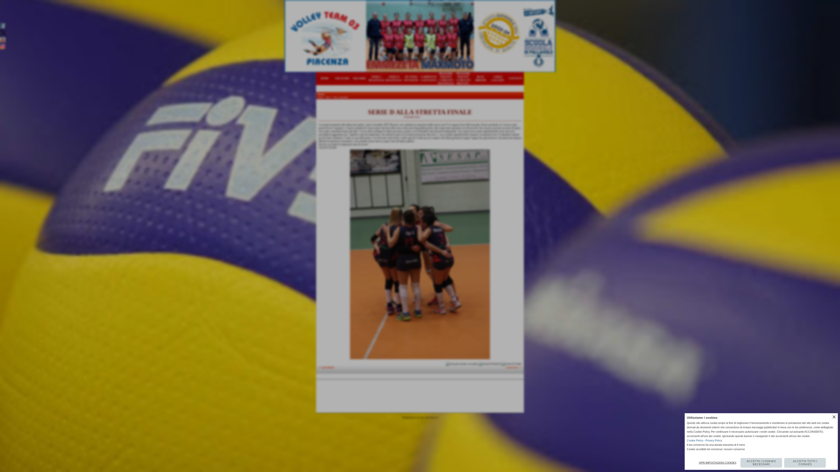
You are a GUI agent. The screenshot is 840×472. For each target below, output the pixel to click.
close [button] (834, 417)
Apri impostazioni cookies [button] (717, 462)
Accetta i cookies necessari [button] (761, 463)
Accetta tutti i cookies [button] (805, 463)
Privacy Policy (713, 440)
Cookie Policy (695, 440)
